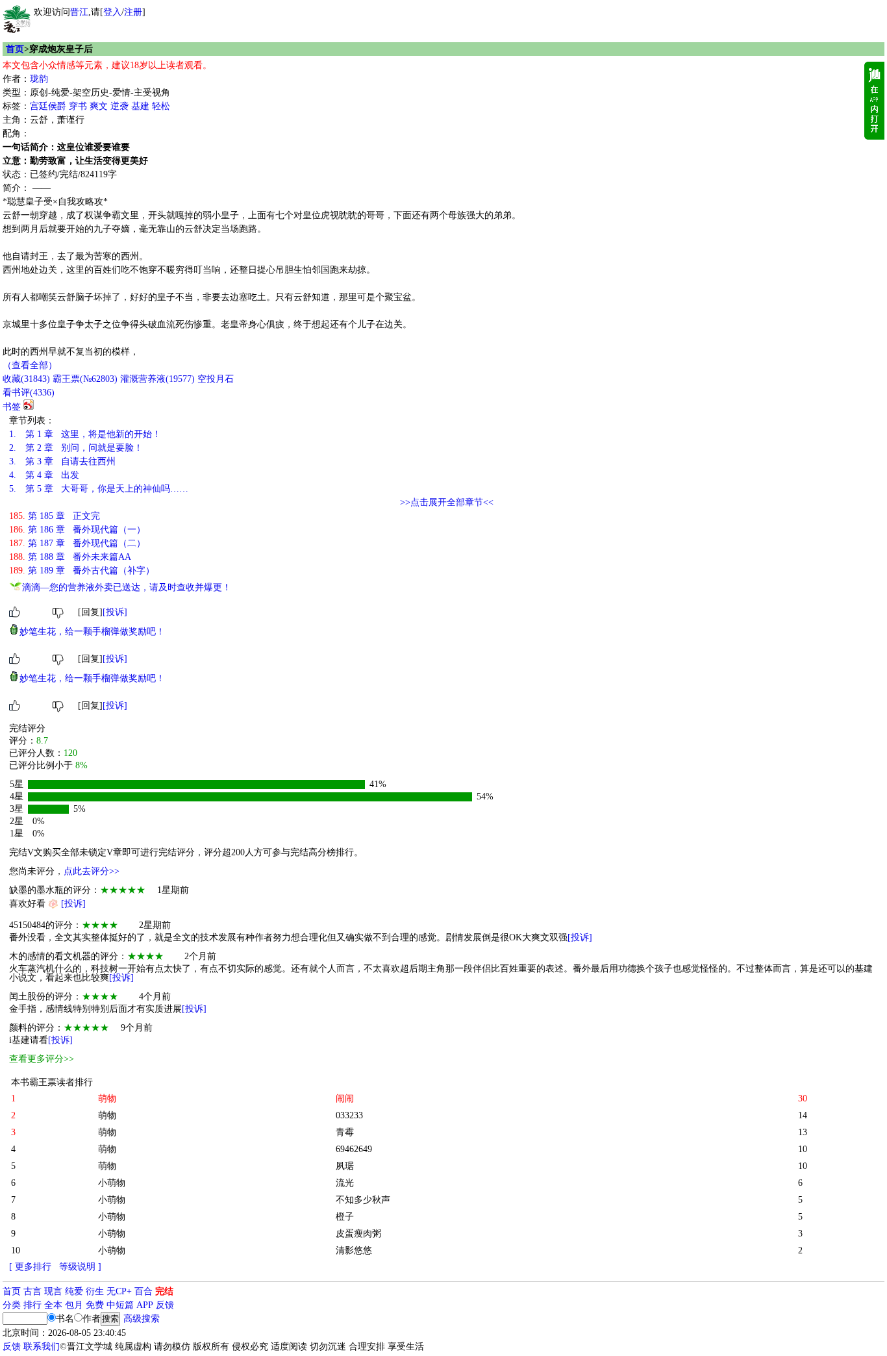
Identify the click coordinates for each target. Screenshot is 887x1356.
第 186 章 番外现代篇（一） (77, 529)
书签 (12, 407)
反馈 (165, 1305)
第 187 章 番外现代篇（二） (77, 543)
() (26, 379)
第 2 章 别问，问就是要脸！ (76, 448)
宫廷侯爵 (48, 106)
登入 (112, 12)
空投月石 (215, 379)
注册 (133, 12)
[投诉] (115, 612)
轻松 (161, 106)
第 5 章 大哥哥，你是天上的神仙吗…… (98, 489)
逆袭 (119, 106)
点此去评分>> (91, 871)
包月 (74, 1305)
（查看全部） (30, 365)
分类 (12, 1305)
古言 (32, 1291)
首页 (15, 49)
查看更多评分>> (41, 1059)
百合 (143, 1291)
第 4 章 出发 (44, 475)
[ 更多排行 (30, 1267)
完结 (164, 1291)
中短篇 (120, 1305)
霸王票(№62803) (85, 379)
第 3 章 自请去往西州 (62, 461)
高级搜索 (141, 1319)
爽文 (99, 106)
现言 (53, 1291)
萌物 (107, 1115)
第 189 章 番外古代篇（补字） (82, 570)
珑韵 (39, 79)
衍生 (95, 1291)
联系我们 (41, 1346)
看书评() (29, 392)
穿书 (78, 106)
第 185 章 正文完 (54, 516)
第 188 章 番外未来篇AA (70, 557)
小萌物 (111, 1183)
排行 (32, 1305)
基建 (140, 106)
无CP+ (119, 1291)
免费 (95, 1305)
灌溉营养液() (157, 379)
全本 (53, 1305)
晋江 (79, 12)
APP (144, 1305)
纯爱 (74, 1291)
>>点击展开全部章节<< (446, 502)
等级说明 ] (80, 1267)
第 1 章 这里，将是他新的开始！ (85, 434)
